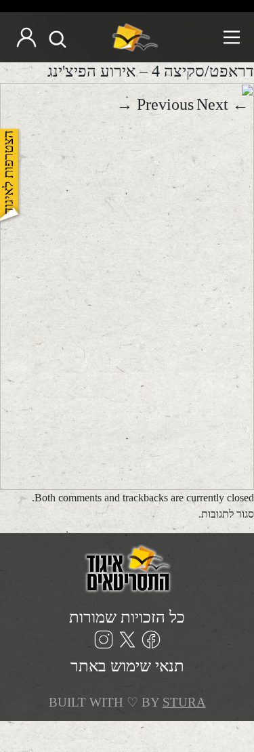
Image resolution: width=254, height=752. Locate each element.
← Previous (193, 104)
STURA (184, 702)
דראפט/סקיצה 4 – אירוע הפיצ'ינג (150, 71)
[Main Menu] (205, 37)
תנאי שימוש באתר (127, 666)
